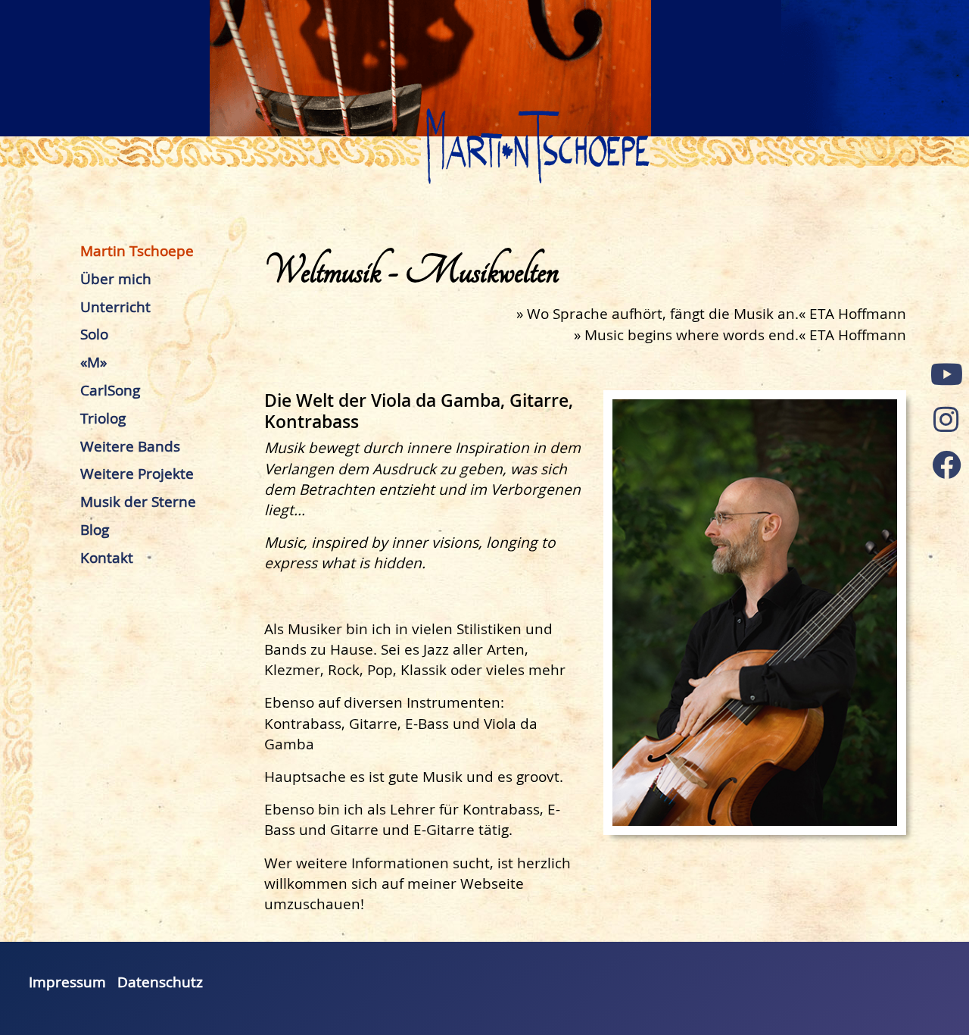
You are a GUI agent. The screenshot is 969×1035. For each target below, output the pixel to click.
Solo (94, 334)
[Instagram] (946, 420)
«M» (93, 362)
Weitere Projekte (137, 473)
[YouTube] (946, 374)
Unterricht (115, 307)
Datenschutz (160, 982)
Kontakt (106, 558)
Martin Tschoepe (137, 251)
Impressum (67, 982)
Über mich (115, 279)
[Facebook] (946, 465)
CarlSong (110, 390)
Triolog (103, 418)
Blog (94, 529)
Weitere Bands (130, 446)
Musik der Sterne (138, 501)
